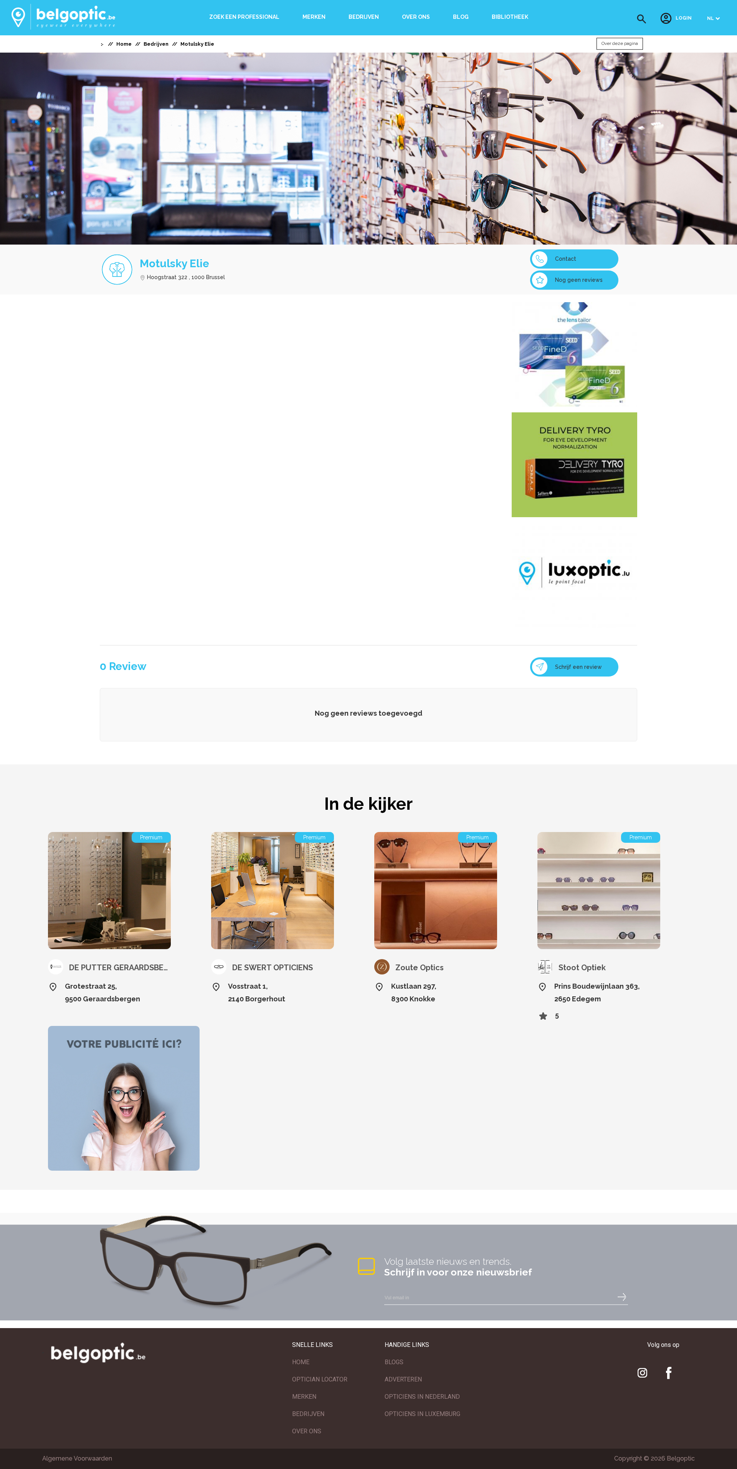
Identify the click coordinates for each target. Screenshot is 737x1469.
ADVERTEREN (403, 1379)
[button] (641, 19)
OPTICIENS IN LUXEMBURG (422, 1414)
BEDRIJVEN (308, 1414)
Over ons (416, 17)
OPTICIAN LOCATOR (319, 1379)
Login (684, 18)
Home (124, 44)
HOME (300, 1362)
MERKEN (304, 1396)
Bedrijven (364, 17)
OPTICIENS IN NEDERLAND (422, 1396)
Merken (314, 17)
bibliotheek (510, 17)
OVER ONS (306, 1431)
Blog (461, 17)
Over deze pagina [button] (619, 43)
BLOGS (394, 1362)
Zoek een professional (244, 17)
